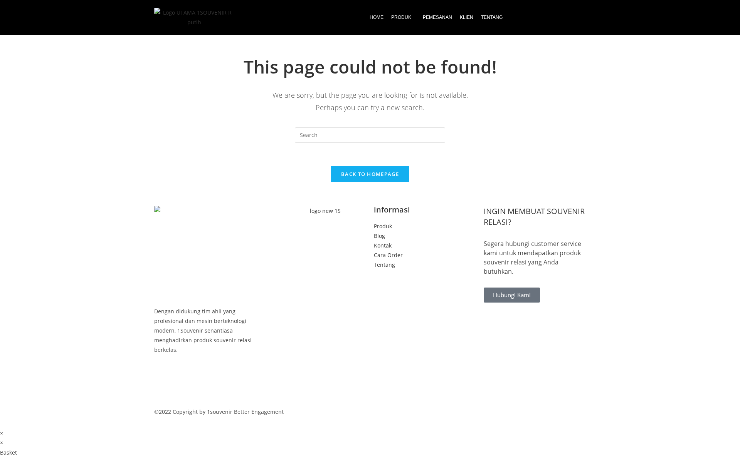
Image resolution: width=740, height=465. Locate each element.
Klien (466, 17)
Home (376, 17)
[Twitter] (205, 385)
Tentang (492, 17)
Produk (401, 17)
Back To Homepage (370, 174)
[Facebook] (205, 375)
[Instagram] (205, 394)
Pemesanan (437, 17)
